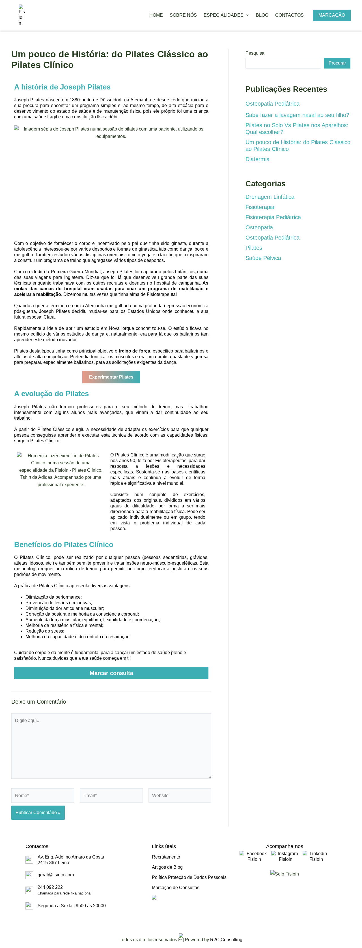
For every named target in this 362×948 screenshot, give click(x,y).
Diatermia (257, 159)
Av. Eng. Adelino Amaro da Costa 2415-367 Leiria (71, 860)
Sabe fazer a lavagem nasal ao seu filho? (297, 115)
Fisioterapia (259, 207)
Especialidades (224, 15)
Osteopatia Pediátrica (272, 104)
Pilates (253, 248)
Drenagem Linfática (269, 197)
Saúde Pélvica (263, 258)
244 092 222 (64, 890)
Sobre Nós (183, 15)
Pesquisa (254, 53)
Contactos (289, 15)
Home (156, 15)
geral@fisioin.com (56, 874)
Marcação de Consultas (175, 887)
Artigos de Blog (167, 867)
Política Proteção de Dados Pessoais (189, 877)
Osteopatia (259, 227)
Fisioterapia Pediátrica (273, 217)
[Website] (179, 796)
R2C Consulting (226, 939)
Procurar (337, 63)
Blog (262, 15)
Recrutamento (166, 857)
